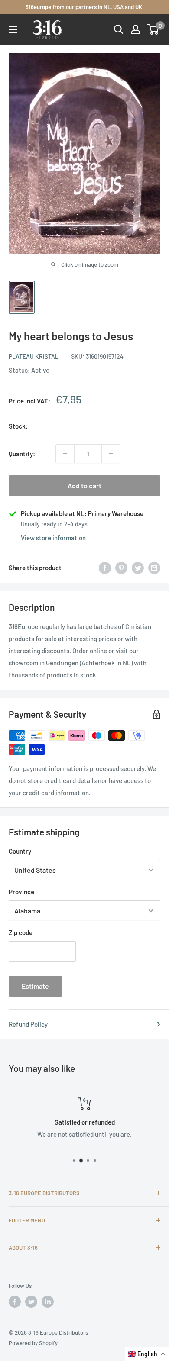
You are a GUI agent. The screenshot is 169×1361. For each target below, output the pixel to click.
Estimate (35, 986)
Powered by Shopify (33, 1342)
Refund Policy (28, 1024)
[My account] (135, 29)
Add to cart (84, 485)
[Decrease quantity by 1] (65, 454)
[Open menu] (13, 29)
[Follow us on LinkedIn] (48, 1302)
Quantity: (22, 454)
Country (20, 851)
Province (21, 892)
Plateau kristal (33, 356)
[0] (153, 29)
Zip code (20, 932)
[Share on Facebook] (105, 567)
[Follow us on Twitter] (31, 1302)
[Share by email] (154, 567)
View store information (53, 538)
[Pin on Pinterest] (121, 567)
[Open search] (119, 29)
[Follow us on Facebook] (15, 1302)
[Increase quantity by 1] (111, 454)
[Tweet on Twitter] (138, 567)
